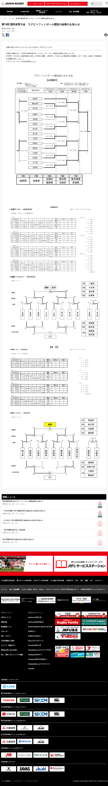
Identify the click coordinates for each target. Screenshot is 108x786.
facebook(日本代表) (35, 622)
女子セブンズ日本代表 (41, 580)
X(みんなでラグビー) (35, 640)
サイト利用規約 (6, 781)
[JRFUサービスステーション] (80, 564)
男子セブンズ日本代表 (24, 580)
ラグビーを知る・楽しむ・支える (33, 589)
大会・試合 (6, 31)
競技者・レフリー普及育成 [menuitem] (42, 11)
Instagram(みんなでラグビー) (38, 664)
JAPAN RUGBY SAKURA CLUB (56, 4)
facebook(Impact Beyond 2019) (39, 626)
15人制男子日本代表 (8, 580)
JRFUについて (6, 617)
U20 (81, 580)
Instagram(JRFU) (34, 654)
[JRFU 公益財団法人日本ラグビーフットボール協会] (12, 3)
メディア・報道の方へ (8, 645)
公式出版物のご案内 (7, 640)
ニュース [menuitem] (58, 11)
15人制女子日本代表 (57, 580)
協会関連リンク (6, 626)
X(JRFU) (31, 631)
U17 (91, 580)
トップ (4, 18)
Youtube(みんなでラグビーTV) (38, 650)
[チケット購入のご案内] (26, 564)
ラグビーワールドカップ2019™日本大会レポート (62, 589)
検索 (92, 4)
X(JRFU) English (34, 636)
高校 (86, 580)
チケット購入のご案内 (35, 4)
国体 (13, 31)
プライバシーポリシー (32, 781)
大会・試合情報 (14, 589)
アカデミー (98, 580)
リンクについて (18, 781)
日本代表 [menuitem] (10, 11)
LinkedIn (31, 668)
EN (107, 5)
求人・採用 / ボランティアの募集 (12, 654)
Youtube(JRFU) (33, 645)
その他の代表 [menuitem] (24, 11)
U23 (76, 580)
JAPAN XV (69, 580)
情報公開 (4, 622)
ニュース (11, 18)
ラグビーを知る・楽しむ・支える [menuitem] (93, 11)
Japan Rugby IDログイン (77, 4)
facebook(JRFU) (34, 617)
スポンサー (4, 631)
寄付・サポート (6, 636)
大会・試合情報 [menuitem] (74, 11)
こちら (33, 61)
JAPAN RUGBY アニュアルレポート (93, 589)
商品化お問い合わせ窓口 (9, 650)
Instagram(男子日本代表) (36, 659)
